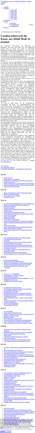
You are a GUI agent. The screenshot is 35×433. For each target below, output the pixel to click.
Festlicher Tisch (8, 211)
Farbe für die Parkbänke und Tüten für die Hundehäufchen (19, 356)
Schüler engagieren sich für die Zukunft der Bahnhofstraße (19, 183)
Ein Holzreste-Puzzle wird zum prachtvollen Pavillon (17, 293)
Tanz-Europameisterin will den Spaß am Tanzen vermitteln (19, 185)
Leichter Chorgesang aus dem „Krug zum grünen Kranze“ (19, 314)
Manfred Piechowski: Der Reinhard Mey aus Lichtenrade (18, 363)
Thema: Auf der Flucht (10, 225)
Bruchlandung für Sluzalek (11, 292)
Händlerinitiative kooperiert (11, 276)
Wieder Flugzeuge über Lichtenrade (13, 228)
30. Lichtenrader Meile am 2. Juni (12, 290)
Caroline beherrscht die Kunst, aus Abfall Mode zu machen (19, 411)
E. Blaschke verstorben (10, 206)
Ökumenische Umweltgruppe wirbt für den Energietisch (18, 180)
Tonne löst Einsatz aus (9, 338)
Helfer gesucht (7, 335)
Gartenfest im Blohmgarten (11, 357)
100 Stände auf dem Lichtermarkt (12, 239)
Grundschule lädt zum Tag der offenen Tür (15, 359)
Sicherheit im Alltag (9, 390)
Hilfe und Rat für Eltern (10, 415)
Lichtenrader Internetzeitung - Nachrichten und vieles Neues (16, 169)
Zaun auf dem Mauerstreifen (11, 303)
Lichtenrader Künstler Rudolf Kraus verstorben (16, 336)
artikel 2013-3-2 (8, 177)
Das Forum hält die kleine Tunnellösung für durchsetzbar (18, 352)
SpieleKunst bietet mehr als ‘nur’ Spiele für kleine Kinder (18, 393)
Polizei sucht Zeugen (9, 182)
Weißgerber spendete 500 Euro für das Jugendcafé (17, 402)
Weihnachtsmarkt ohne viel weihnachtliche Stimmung (18, 254)
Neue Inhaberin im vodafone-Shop (13, 318)
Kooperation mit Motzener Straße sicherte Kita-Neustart (18, 246)
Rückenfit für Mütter (9, 251)
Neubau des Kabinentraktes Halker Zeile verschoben (17, 264)
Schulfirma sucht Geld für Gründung (13, 281)
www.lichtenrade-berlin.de (7, 167)
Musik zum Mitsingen (9, 216)
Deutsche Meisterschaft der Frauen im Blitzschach (17, 205)
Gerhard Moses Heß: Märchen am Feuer (14, 212)
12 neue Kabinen (8, 311)
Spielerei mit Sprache (9, 218)
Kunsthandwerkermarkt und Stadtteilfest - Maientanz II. (18, 294)
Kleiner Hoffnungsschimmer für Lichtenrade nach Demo (18, 214)
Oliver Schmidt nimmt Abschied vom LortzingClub (17, 321)
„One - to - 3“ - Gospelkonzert (12, 274)
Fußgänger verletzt (9, 378)
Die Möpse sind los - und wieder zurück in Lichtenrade (18, 332)
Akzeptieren (3, 430)
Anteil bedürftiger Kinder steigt (12, 375)
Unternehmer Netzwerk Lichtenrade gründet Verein (17, 339)
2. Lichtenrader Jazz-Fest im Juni (12, 287)
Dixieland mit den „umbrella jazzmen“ (14, 275)
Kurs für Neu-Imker (9, 197)
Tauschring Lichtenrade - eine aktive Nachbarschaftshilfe (18, 300)
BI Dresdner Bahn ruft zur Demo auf (13, 350)
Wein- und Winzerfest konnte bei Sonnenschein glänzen (18, 227)
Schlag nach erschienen (10, 365)
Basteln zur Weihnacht (9, 377)
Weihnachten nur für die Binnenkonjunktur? (15, 397)
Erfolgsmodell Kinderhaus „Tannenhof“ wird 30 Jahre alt (18, 354)
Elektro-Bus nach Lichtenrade (11, 179)
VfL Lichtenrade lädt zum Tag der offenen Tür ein (17, 341)
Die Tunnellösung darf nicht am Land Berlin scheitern (18, 242)
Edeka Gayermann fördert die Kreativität (14, 334)
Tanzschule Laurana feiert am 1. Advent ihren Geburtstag (18, 221)
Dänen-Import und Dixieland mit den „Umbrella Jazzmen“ (19, 413)
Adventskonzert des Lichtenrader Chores (14, 374)
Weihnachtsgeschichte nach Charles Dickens (15, 252)
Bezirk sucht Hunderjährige (11, 260)
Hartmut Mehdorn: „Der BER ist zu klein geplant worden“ (19, 380)
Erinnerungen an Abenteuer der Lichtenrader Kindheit (18, 209)
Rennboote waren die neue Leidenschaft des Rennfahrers (18, 386)
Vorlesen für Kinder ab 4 (10, 302)
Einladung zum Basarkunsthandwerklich (14, 414)
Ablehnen (9, 430)
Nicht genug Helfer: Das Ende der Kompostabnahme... (18, 320)
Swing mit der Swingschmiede (12, 219)
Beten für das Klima (9, 408)
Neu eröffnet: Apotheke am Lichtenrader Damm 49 (17, 249)
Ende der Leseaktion (9, 208)
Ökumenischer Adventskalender (12, 384)
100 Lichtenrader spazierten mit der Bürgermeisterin (17, 237)
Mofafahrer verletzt (9, 317)
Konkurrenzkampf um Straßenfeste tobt (14, 261)
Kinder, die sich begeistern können (13, 312)
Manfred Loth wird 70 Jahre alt (12, 362)
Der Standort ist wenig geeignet (12, 195)
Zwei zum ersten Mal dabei (11, 305)
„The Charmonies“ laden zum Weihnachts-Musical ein (18, 373)
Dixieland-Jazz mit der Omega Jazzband (14, 353)
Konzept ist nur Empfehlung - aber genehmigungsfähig (18, 263)
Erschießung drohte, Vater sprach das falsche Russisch (18, 245)
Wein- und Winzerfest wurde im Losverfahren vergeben (18, 323)
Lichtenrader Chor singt (10, 296)
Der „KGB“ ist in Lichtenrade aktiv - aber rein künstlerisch (19, 203)
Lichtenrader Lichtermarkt (10, 381)
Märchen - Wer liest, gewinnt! (11, 315)
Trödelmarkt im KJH (9, 366)
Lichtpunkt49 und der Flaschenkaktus (13, 360)
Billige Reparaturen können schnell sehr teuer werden (17, 410)
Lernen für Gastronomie (10, 215)
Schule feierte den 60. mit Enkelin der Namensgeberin (18, 389)
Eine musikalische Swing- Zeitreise (13, 243)
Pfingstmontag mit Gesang (11, 279)
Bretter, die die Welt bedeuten (11, 194)
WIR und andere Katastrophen (12, 186)
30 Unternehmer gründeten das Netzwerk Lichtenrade (18, 289)
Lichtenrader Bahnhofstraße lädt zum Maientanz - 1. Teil (18, 278)
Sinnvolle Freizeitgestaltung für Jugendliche (15, 392)
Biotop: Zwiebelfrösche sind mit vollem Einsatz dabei (17, 193)
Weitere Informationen (5, 432)
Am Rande (7, 240)
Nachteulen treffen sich (10, 248)
